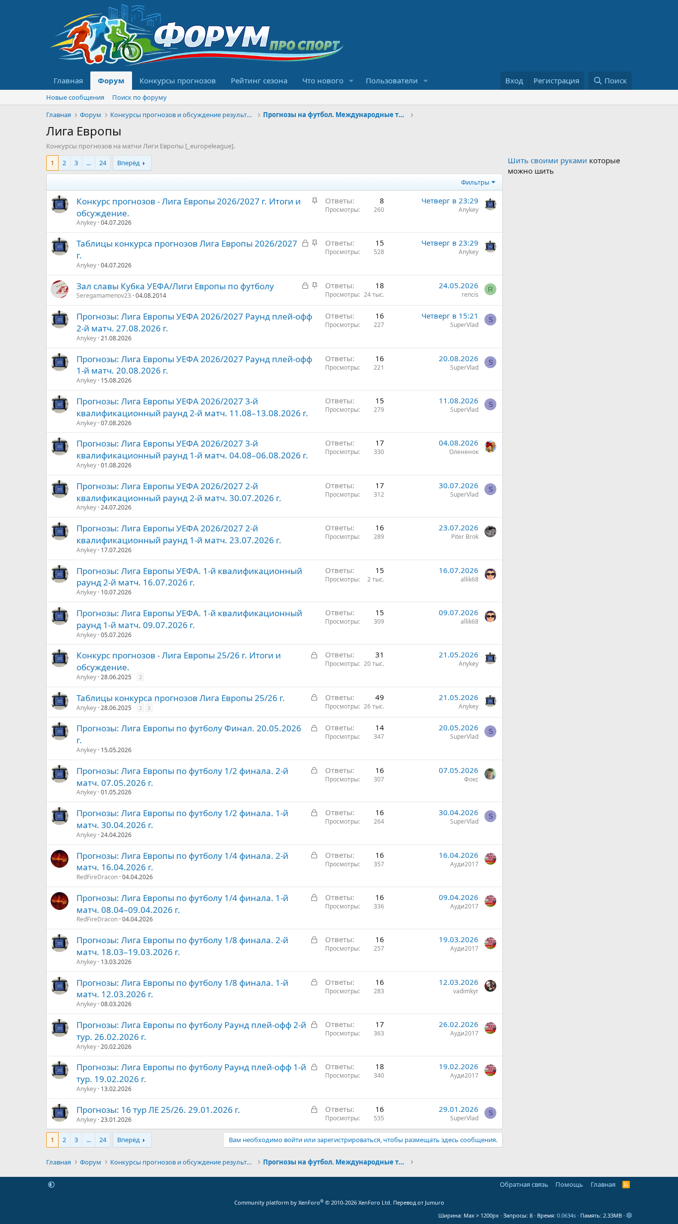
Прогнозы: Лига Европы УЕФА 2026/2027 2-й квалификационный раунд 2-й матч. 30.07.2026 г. (178, 492)
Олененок (463, 452)
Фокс (471, 779)
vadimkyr (465, 991)
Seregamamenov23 (103, 295)
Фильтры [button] (475, 182)
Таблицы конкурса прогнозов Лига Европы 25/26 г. (180, 698)
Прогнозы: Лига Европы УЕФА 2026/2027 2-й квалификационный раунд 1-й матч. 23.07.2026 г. (178, 534)
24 (102, 162)
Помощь (569, 1184)
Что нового (322, 80)
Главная (68, 80)
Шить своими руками (547, 160)
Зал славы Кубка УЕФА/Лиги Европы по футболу (175, 286)
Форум (111, 80)
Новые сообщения (75, 97)
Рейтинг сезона (259, 80)
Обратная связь (524, 1184)
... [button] (88, 162)
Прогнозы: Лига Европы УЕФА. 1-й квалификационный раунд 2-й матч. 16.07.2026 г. (189, 576)
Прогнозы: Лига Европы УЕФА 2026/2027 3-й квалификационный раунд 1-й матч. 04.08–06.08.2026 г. (192, 449)
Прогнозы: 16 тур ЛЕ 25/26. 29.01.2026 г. (158, 1109)
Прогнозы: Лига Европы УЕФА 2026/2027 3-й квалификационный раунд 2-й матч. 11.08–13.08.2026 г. (192, 407)
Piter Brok (464, 536)
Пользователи (392, 80)
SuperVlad (464, 325)
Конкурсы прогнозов (177, 80)
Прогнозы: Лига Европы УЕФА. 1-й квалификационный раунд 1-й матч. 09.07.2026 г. (189, 619)
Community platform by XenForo (313, 1202)
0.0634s (566, 1215)
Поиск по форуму (139, 97)
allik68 (469, 579)
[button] (351, 80)
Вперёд (128, 162)
